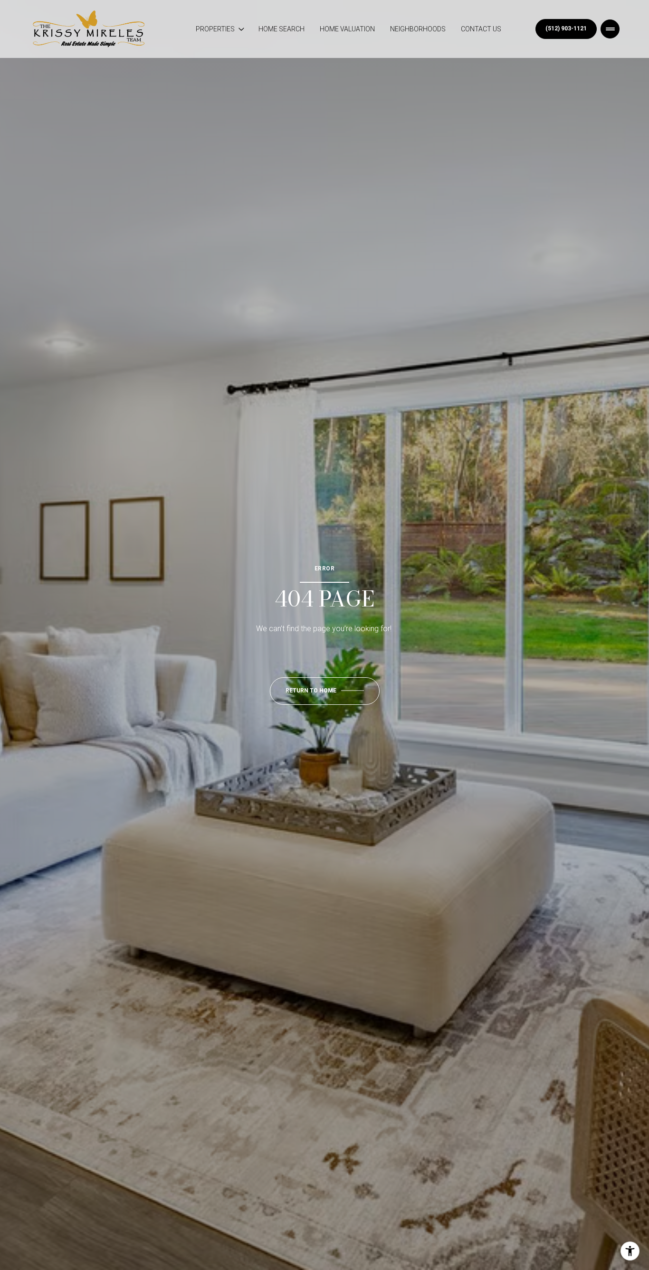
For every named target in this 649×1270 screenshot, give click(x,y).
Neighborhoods (418, 29)
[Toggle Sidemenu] (610, 28)
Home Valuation (347, 29)
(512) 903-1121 (566, 28)
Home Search (281, 29)
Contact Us (481, 29)
